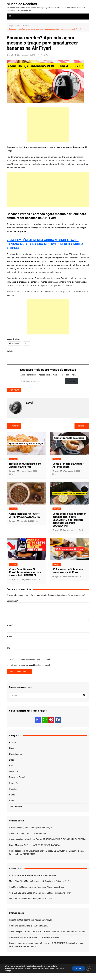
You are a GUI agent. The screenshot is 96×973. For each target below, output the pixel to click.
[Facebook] (58, 720)
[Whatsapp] (45, 720)
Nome (10, 625)
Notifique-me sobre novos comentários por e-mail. (30, 659)
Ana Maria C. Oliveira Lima (21, 887)
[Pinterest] (51, 720)
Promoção (13, 783)
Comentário (12, 601)
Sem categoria (15, 806)
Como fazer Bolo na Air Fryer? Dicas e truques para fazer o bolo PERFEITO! (25, 572)
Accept (78, 968)
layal (11, 55)
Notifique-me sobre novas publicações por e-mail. (30, 665)
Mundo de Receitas (22, 4)
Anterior (15, 426)
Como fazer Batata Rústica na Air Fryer (53, 893)
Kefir (11, 766)
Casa (11, 748)
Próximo (80, 426)
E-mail (10, 637)
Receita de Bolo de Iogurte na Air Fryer (35, 899)
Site (8, 648)
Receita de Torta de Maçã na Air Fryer (39, 875)
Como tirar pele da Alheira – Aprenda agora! (68, 465)
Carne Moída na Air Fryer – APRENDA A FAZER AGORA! (24, 515)
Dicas (11, 760)
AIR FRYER (14, 390)
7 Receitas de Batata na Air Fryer (57, 881)
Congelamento (15, 754)
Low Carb (13, 771)
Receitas (13, 789)
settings (8, 970)
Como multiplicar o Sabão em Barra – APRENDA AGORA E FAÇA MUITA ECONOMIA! (47, 839)
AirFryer (49, 55)
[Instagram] (38, 720)
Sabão (12, 795)
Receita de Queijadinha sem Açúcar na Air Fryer (25, 465)
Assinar (71, 381)
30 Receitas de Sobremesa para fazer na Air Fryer (67, 571)
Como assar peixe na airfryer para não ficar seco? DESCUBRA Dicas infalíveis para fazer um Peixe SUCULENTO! (69, 519)
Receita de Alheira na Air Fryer (50, 887)
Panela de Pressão (17, 777)
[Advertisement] (48, 124)
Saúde (12, 801)
